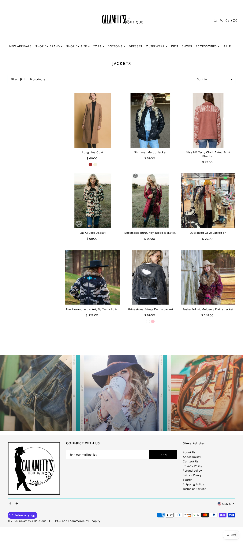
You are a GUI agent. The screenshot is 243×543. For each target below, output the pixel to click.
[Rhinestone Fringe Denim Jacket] (150, 277)
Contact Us (191, 461)
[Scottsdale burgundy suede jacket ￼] (150, 200)
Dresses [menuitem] (135, 46)
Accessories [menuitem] (206, 46)
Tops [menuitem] (97, 46)
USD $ (226, 504)
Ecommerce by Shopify (84, 521)
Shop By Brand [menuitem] (47, 46)
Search (188, 480)
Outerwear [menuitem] (155, 46)
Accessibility (192, 457)
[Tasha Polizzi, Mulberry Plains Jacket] (208, 277)
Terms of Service (195, 489)
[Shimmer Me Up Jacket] (150, 120)
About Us (189, 452)
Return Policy (192, 475)
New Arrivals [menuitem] (20, 46)
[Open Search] (215, 20)
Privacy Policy (192, 466)
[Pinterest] (17, 504)
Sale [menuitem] (227, 46)
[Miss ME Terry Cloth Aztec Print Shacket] (208, 120)
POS (58, 521)
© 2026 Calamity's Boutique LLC (30, 521)
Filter (14, 79)
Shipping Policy (193, 484)
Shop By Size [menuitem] (76, 46)
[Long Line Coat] (92, 120)
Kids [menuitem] (174, 46)
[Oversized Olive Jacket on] (208, 200)
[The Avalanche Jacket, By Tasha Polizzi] (92, 277)
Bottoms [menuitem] (115, 46)
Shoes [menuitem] (187, 46)
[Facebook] (10, 504)
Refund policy (192, 471)
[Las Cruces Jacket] (92, 200)
